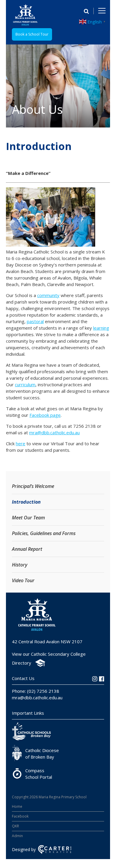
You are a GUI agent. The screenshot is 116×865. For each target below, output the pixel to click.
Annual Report (27, 549)
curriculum (25, 384)
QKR (15, 826)
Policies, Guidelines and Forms (44, 533)
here (20, 443)
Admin (17, 835)
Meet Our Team (28, 517)
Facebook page (45, 415)
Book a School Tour (31, 34)
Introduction (26, 502)
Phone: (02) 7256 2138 (35, 691)
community (48, 295)
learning (101, 328)
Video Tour (23, 580)
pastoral (35, 321)
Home (17, 806)
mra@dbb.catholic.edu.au (54, 432)
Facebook (20, 816)
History (19, 564)
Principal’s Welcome (33, 486)
